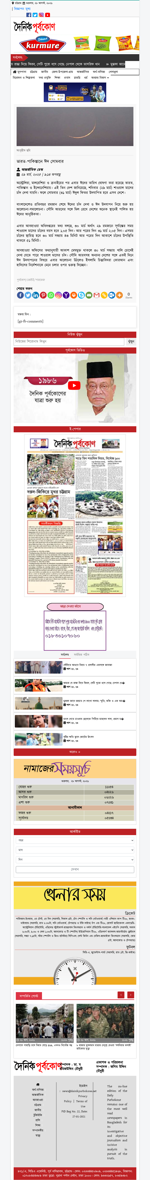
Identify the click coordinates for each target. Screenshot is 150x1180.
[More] (119, 295)
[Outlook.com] (111, 295)
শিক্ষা (57, 78)
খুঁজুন (131, 341)
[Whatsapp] (50, 295)
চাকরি (77, 78)
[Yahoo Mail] (66, 295)
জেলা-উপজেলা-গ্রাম (62, 72)
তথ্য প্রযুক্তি (45, 78)
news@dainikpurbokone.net (79, 1091)
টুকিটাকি (38, 1115)
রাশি (38, 1120)
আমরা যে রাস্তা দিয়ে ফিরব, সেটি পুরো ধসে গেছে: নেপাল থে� (94, 683)
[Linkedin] (35, 295)
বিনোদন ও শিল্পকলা (24, 78)
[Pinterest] (43, 295)
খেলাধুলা (113, 72)
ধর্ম (86, 78)
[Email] (89, 295)
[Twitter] (28, 295)
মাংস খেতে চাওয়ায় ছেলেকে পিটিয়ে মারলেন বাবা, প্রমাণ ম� (93, 719)
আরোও (74, 752)
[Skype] (81, 295)
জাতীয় (44, 72)
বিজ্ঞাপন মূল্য (22, 9)
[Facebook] (20, 295)
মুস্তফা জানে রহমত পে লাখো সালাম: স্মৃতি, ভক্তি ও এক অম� (94, 701)
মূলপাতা (21, 72)
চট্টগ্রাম (33, 72)
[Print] (73, 295)
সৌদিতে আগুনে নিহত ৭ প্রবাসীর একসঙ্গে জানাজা (87, 665)
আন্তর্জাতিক (83, 72)
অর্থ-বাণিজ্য (99, 72)
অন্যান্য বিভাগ (99, 78)
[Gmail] (96, 295)
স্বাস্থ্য (38, 1136)
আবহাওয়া (38, 1100)
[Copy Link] (104, 295)
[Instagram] (58, 295)
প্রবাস (67, 78)
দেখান (75, 869)
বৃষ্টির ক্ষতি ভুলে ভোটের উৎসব (78, 737)
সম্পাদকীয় (37, 1131)
